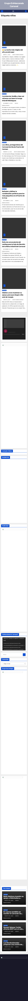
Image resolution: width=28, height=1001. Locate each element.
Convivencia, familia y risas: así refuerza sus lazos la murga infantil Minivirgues (13, 98)
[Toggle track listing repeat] (5, 337)
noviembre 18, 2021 (8, 249)
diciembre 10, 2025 (8, 103)
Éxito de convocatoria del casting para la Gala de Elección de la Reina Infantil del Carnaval (13, 244)
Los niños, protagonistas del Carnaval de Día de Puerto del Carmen (13, 147)
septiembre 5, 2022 (8, 200)
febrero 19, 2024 (7, 151)
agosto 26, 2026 (8, 900)
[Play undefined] (5, 331)
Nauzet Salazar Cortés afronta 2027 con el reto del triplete (12, 929)
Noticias (4, 47)
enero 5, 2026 (7, 54)
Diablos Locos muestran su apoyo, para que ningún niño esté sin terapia (12, 295)
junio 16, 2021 (7, 299)
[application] (14, 643)
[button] (23, 11)
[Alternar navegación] (13, 11)
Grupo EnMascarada (17, 54)
